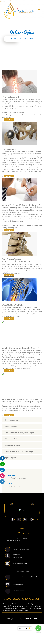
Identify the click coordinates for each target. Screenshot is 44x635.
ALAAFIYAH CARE (30, 619)
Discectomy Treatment (13, 445)
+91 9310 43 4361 (14, 486)
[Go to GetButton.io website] (38, 632)
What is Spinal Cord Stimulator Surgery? (20, 451)
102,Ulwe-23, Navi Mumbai (21, 549)
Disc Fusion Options (12, 438)
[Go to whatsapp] (38, 628)
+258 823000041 (19, 591)
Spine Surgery (10, 457)
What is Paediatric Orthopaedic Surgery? (20, 432)
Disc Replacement (11, 420)
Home (13, 39)
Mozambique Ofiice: (24, 571)
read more (9, 119)
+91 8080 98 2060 (17, 555)
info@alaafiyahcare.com (17, 478)
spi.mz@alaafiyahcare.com (19, 584)
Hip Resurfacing (11, 426)
